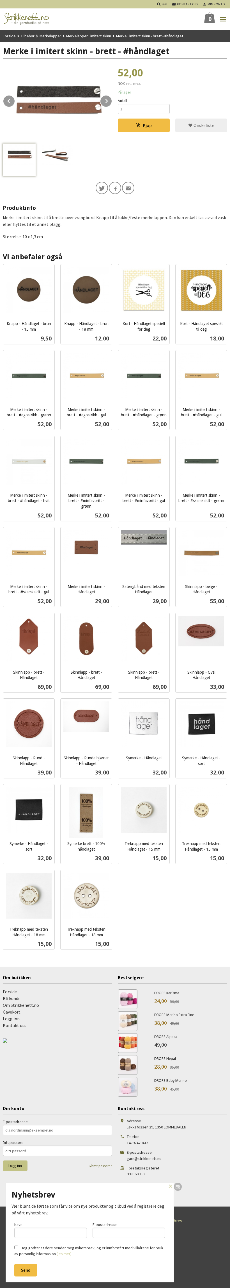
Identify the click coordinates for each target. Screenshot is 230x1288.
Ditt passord (13, 1142)
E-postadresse (15, 1121)
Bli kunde (11, 998)
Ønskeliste (203, 125)
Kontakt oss (14, 1025)
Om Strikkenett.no (21, 1005)
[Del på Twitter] (102, 188)
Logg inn (11, 1018)
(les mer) (64, 1253)
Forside (9, 35)
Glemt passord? (100, 1166)
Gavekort (11, 1012)
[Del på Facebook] (115, 188)
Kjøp (147, 125)
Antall (122, 100)
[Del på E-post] (128, 188)
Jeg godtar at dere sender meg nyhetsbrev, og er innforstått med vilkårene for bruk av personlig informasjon (88, 1250)
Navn (18, 1224)
